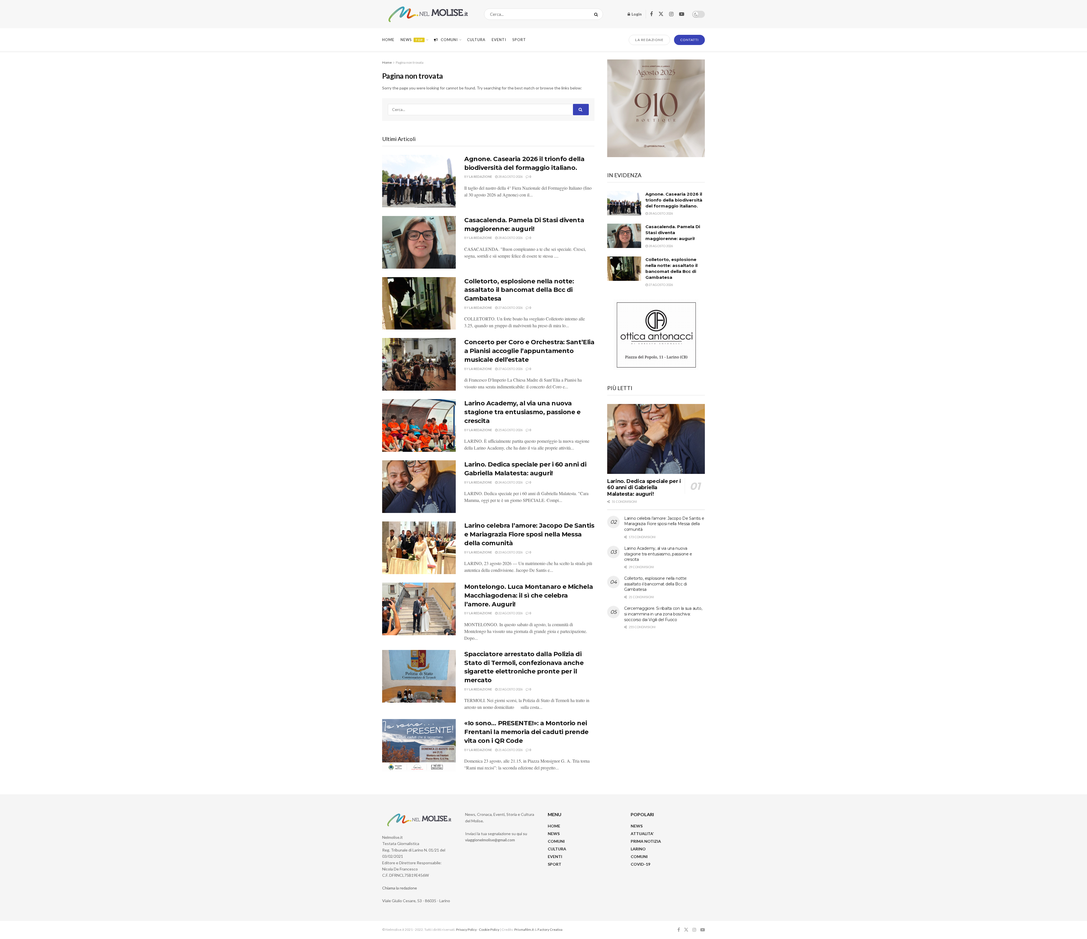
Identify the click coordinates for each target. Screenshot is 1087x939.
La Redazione (480, 176)
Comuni (449, 39)
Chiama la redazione (399, 887)
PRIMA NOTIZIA (646, 841)
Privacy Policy (466, 929)
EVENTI (499, 39)
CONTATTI (689, 40)
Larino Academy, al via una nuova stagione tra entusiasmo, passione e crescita (522, 412)
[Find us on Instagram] (671, 14)
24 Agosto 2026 (510, 482)
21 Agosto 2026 (510, 750)
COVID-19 (640, 864)
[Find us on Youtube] (681, 14)
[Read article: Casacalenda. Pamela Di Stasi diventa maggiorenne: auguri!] (419, 242)
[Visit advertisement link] (656, 108)
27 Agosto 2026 (510, 307)
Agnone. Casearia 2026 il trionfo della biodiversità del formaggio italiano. (673, 200)
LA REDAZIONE (649, 40)
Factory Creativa (550, 929)
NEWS (554, 833)
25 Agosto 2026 (510, 430)
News (412, 39)
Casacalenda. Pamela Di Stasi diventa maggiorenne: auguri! (672, 232)
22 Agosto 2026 (510, 613)
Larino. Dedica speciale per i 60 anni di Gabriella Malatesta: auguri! (644, 487)
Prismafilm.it (524, 929)
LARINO (638, 848)
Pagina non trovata (409, 62)
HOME (554, 826)
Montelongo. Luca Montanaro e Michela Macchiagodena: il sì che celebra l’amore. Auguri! (528, 595)
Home (388, 39)
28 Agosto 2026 (510, 176)
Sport (519, 39)
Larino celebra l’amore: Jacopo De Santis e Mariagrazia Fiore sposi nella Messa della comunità (529, 534)
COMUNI (556, 841)
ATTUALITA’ (642, 833)
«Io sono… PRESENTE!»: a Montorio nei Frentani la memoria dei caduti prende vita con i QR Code (526, 732)
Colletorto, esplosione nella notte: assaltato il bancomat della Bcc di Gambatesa (519, 290)
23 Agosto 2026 (510, 552)
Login (636, 14)
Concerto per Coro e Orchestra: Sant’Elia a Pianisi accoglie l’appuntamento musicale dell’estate (529, 350)
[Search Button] (597, 14)
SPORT (554, 864)
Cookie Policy (489, 929)
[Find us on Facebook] (651, 14)
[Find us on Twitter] (661, 14)
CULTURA (476, 39)
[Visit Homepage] (428, 14)
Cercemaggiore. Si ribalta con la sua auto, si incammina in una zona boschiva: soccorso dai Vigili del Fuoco (663, 614)
